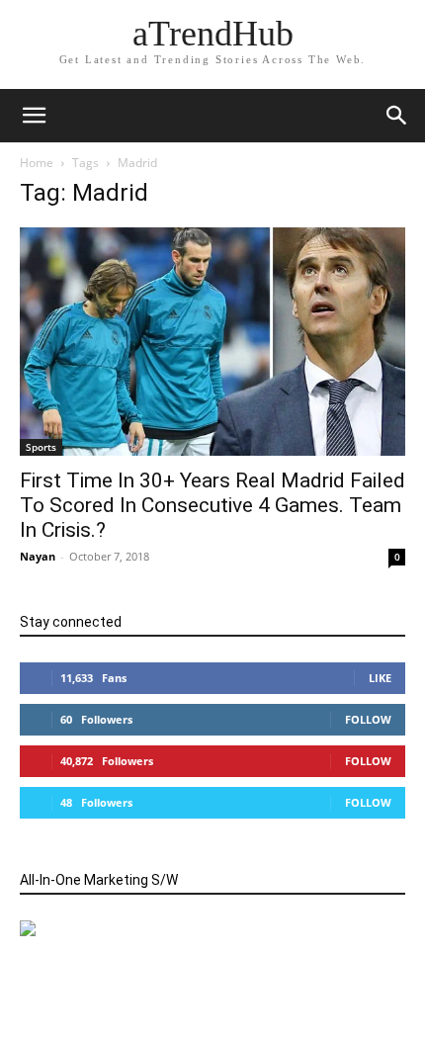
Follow (368, 719)
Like (380, 677)
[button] (397, 115)
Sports (41, 447)
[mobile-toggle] (33, 115)
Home (36, 162)
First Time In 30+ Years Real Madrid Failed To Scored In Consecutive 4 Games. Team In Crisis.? (212, 505)
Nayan (37, 556)
